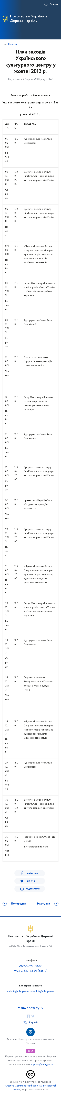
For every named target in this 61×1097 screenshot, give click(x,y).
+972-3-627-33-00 (30, 966)
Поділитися (31, 873)
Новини (12, 44)
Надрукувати (32, 889)
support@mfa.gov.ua (42, 1064)
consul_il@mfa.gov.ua (42, 991)
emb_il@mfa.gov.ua (18, 991)
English (33, 1022)
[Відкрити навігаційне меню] (5, 5)
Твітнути (30, 881)
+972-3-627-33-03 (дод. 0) (30, 971)
